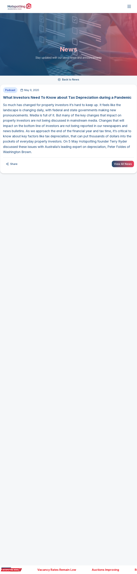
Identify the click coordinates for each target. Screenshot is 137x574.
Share (13, 163)
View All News (123, 163)
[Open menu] (129, 6)
